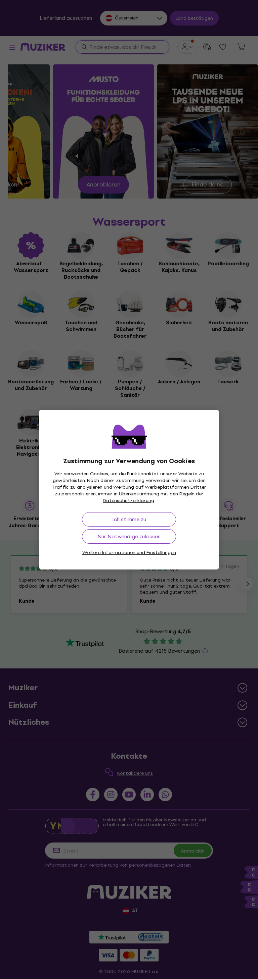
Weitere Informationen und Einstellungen (129, 552)
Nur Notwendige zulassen (129, 536)
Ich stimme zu (129, 519)
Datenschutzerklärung (128, 500)
